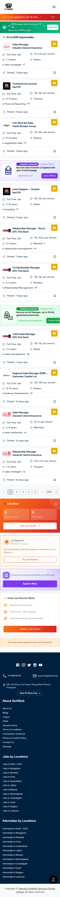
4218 (49, 492)
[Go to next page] (56, 492)
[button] (30, 17)
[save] (55, 73)
